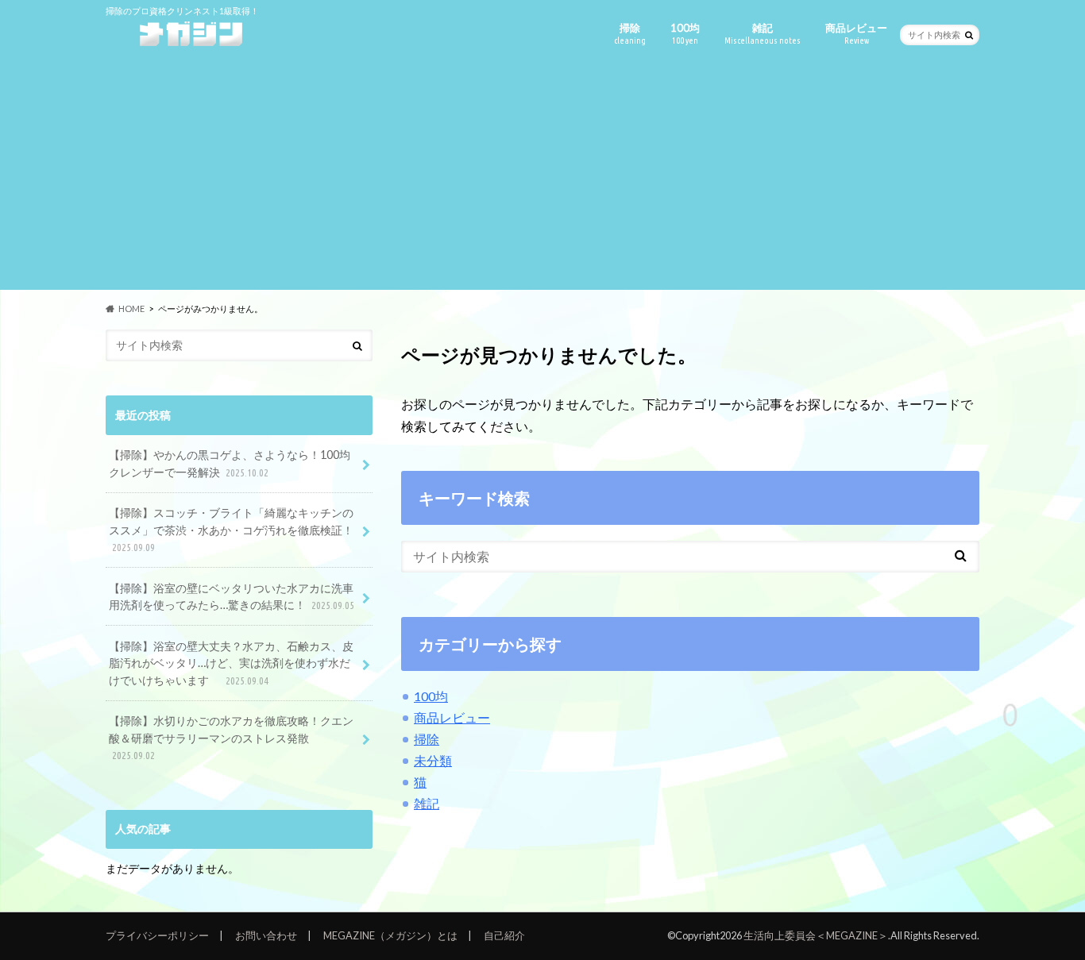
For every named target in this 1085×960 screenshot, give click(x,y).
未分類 (433, 760)
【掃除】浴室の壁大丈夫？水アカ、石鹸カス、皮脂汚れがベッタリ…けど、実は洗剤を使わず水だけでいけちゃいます (231, 663)
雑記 (762, 33)
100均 (685, 33)
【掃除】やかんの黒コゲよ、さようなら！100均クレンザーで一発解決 (229, 463)
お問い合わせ (266, 935)
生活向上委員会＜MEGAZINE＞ (815, 935)
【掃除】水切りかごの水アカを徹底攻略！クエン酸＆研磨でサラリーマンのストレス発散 (231, 737)
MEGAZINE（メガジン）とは (390, 935)
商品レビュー (856, 33)
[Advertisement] (542, 178)
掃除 (630, 33)
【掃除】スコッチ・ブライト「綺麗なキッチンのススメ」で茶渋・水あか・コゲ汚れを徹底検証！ (231, 529)
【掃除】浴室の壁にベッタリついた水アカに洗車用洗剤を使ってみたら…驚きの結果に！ (231, 596)
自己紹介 (504, 935)
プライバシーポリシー (157, 935)
